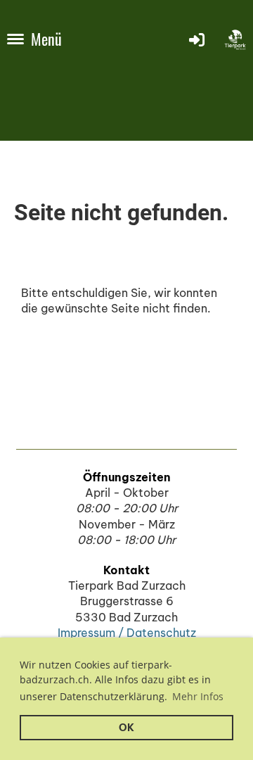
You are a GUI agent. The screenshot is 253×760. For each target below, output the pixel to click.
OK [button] (126, 727)
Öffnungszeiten (127, 477)
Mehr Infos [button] (197, 696)
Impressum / (92, 633)
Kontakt (126, 570)
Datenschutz (161, 633)
